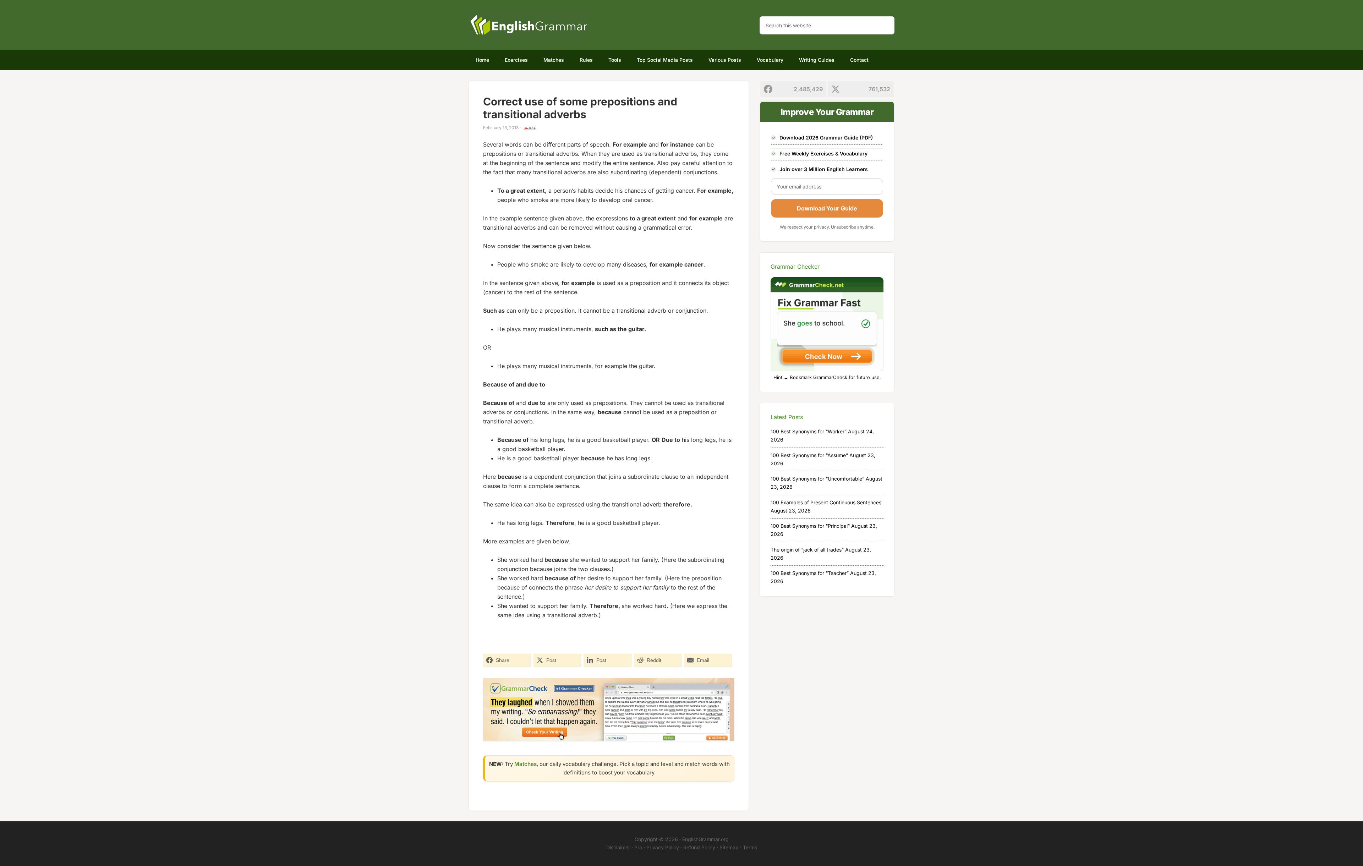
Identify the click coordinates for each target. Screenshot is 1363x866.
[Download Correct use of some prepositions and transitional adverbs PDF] (530, 128)
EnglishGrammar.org (705, 839)
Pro (638, 847)
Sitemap (729, 847)
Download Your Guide (827, 208)
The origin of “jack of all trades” (807, 550)
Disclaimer (618, 847)
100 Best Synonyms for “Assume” (809, 455)
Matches (525, 764)
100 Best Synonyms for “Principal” (810, 526)
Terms (750, 847)
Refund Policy (699, 847)
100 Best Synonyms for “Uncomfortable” (817, 479)
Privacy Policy (662, 847)
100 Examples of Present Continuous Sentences (826, 502)
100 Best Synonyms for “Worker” (809, 431)
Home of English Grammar (529, 25)
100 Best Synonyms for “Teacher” (810, 573)
